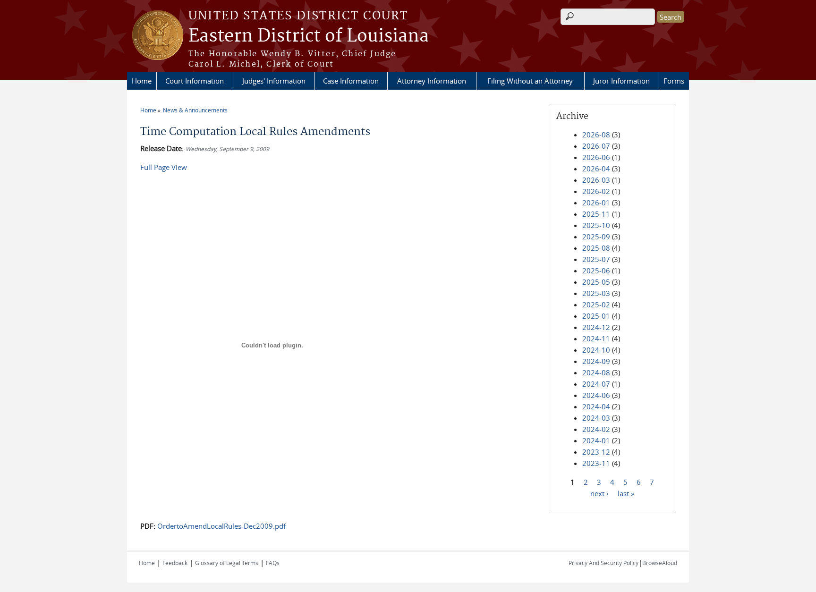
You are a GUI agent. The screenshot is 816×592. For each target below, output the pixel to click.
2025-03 (596, 293)
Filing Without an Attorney (530, 80)
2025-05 (596, 282)
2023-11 (596, 463)
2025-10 (596, 225)
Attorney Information (431, 80)
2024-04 (596, 406)
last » (626, 493)
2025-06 (596, 270)
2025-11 (596, 214)
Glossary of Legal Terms (226, 563)
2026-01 (596, 202)
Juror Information (621, 80)
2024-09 (596, 361)
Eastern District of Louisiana (308, 36)
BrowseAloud (659, 563)
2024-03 (596, 418)
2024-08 (596, 372)
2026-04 (596, 168)
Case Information (351, 80)
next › (599, 493)
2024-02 (596, 429)
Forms (673, 80)
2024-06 (596, 395)
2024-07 (596, 384)
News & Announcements (195, 110)
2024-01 (596, 440)
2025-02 (596, 304)
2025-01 (596, 316)
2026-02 (596, 191)
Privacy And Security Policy (603, 563)
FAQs (273, 563)
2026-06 (596, 157)
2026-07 (596, 146)
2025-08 (596, 248)
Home (142, 80)
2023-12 (596, 452)
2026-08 (596, 134)
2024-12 (596, 327)
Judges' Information (274, 80)
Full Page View (163, 167)
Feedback (174, 563)
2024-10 (596, 350)
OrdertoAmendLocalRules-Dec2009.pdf (221, 526)
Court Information (194, 80)
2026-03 (596, 180)
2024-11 (596, 338)
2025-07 (596, 259)
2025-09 (596, 236)
